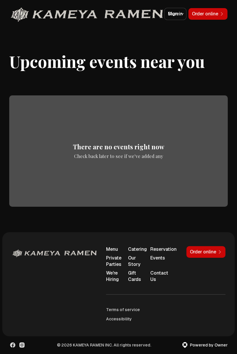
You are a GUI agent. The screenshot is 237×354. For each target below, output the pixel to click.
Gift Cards (134, 276)
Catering (137, 249)
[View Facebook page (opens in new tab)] (12, 345)
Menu (112, 249)
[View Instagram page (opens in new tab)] (21, 345)
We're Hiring (112, 276)
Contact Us (159, 276)
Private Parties (113, 261)
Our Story (134, 261)
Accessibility (119, 319)
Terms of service (123, 309)
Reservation (159, 249)
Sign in (175, 14)
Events (157, 258)
